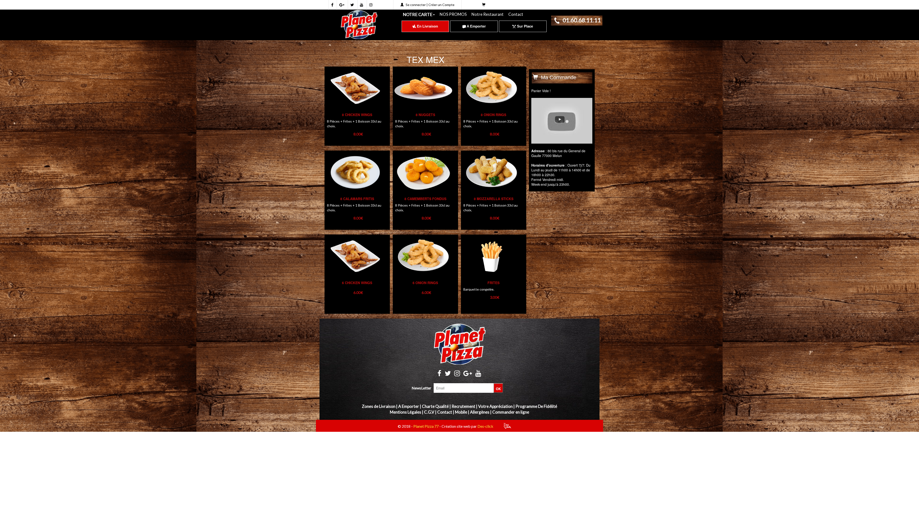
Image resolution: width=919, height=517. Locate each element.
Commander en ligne (510, 412)
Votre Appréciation (495, 406)
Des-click (485, 426)
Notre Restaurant (487, 14)
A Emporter (476, 26)
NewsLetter (421, 388)
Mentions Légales (405, 412)
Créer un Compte (441, 5)
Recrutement (463, 406)
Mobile (461, 412)
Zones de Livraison (378, 406)
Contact (515, 14)
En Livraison (427, 26)
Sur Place (524, 26)
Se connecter (416, 5)
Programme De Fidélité (536, 406)
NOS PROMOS (453, 14)
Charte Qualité (435, 406)
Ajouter (350, 255)
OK (498, 388)
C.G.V (429, 412)
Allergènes (479, 412)
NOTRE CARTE (417, 14)
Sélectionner (354, 96)
